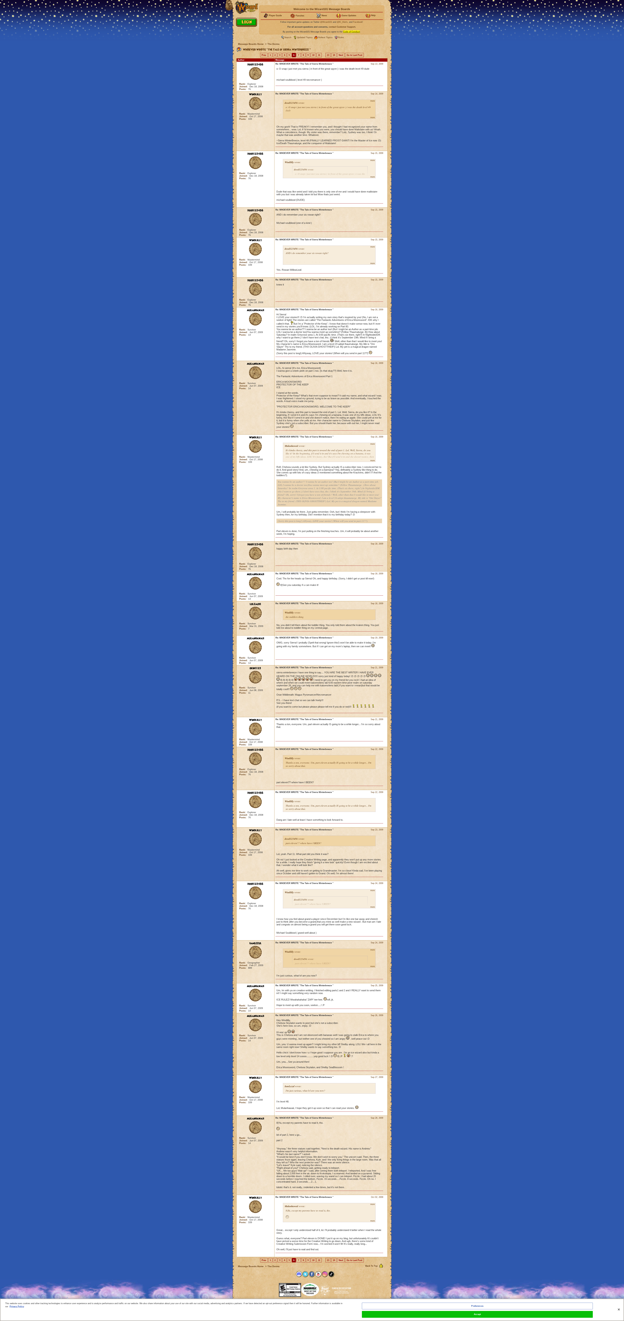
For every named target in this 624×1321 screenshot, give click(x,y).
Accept (477, 1314)
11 (319, 55)
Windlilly (255, 94)
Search (287, 37)
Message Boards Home (251, 44)
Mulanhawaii (255, 310)
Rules (341, 37)
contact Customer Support (342, 27)
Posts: (243, 89)
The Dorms (273, 44)
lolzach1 (255, 604)
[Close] (618, 1309)
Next (341, 55)
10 (313, 55)
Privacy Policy (17, 1306)
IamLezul (255, 943)
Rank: (242, 84)
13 (328, 55)
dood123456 (255, 65)
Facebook (357, 22)
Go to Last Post (354, 55)
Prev (264, 55)
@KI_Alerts (342, 22)
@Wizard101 (326, 22)
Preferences (477, 1306)
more (372, 101)
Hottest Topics (325, 37)
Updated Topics (304, 37)
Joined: (243, 86)
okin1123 (255, 668)
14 (334, 55)
